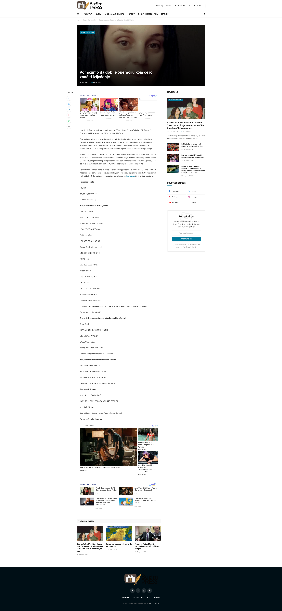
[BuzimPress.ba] (89, 5)
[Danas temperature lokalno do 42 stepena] (119, 533)
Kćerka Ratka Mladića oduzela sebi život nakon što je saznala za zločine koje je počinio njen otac (90, 547)
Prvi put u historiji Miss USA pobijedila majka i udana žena (192, 156)
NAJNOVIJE (198, 6)
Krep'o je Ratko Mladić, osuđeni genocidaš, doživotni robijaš (147, 546)
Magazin (165, 14)
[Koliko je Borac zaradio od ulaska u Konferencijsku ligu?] (173, 147)
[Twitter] (69, 104)
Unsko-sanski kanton (115, 14)
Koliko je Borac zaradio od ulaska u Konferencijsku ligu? (192, 145)
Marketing (159, 6)
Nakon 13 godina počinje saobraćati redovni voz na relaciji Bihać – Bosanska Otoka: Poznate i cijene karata (193, 169)
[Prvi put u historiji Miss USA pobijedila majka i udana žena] (173, 158)
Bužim (98, 14)
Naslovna (87, 14)
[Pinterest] (69, 115)
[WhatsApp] (69, 121)
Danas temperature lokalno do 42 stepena (119, 545)
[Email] (69, 126)
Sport (132, 14)
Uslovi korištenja (142, 598)
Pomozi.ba (130, 176)
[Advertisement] (141, 51)
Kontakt (168, 6)
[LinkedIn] (69, 109)
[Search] (204, 14)
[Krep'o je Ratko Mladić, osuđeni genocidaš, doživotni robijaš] (148, 533)
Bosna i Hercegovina (148, 14)
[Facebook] (69, 98)
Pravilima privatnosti (189, 247)
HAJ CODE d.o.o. (153, 603)
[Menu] (78, 14)
